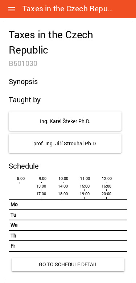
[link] (68, 264)
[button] (11, 9)
